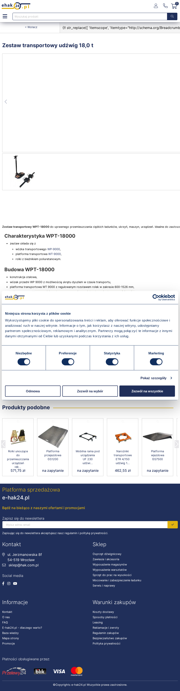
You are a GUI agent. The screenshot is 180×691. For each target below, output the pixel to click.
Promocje (8, 643)
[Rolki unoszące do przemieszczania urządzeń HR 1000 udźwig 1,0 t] (17, 437)
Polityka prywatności (106, 643)
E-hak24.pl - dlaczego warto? (22, 627)
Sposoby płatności (105, 617)
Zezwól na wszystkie (147, 391)
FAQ (5, 622)
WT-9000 (54, 254)
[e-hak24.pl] (16, 6)
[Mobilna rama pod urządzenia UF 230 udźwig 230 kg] (87, 437)
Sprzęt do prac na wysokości (112, 575)
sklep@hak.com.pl (23, 565)
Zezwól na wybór (90, 391)
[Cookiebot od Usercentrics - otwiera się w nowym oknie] (156, 297)
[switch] (68, 361)
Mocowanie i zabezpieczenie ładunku (117, 580)
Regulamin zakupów (106, 633)
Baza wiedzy (10, 633)
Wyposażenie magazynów (110, 564)
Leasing (98, 622)
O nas (6, 617)
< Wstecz (31, 27)
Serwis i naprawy (104, 585)
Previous (3, 443)
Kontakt (7, 612)
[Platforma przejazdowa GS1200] (52, 437)
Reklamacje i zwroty (106, 627)
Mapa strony (10, 638)
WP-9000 (53, 249)
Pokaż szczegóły (153, 378)
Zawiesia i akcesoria (106, 559)
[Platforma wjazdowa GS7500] (157, 437)
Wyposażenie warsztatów (110, 569)
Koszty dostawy (103, 612)
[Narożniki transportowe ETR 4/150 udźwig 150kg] (122, 437)
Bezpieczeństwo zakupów (110, 638)
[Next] (177, 443)
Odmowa (33, 391)
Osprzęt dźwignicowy (107, 554)
